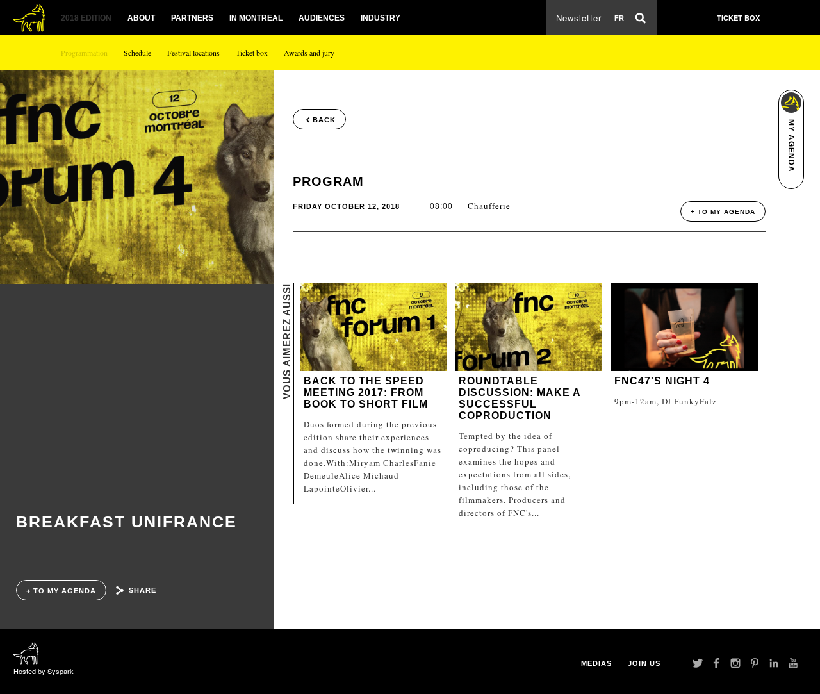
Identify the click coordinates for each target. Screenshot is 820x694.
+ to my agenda (61, 591)
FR (619, 18)
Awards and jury (309, 52)
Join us (644, 663)
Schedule (137, 52)
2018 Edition (86, 17)
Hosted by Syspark (43, 671)
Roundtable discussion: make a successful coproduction (519, 398)
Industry (380, 17)
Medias (596, 663)
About (141, 17)
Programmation (84, 52)
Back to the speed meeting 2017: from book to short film (366, 392)
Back (324, 120)
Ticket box (252, 52)
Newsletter (579, 18)
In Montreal (256, 17)
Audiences (322, 17)
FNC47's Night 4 (662, 381)
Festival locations (193, 52)
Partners (192, 17)
